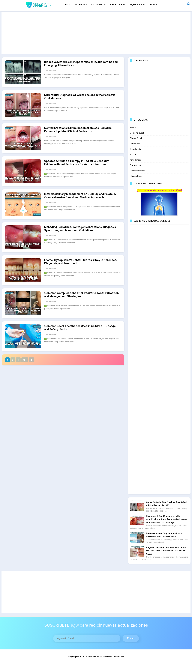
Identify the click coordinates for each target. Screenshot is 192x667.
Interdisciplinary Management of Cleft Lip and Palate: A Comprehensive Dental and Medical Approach (80, 195)
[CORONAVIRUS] (159, 204)
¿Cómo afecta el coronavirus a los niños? (159, 190)
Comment (51, 70)
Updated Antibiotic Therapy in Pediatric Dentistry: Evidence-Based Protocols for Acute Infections (77, 162)
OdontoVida (90, 656)
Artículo (133, 154)
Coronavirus (135, 165)
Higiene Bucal (136, 176)
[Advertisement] (96, 33)
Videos (133, 127)
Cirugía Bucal (136, 138)
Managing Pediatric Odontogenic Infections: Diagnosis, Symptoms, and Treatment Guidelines (80, 228)
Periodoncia (135, 160)
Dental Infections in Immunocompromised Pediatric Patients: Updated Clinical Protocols (78, 129)
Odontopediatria (137, 170)
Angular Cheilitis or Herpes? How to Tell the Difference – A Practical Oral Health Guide (166, 550)
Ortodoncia (135, 143)
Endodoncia (135, 149)
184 (24, 360)
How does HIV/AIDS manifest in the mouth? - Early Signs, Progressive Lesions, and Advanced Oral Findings (167, 519)
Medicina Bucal (137, 133)
